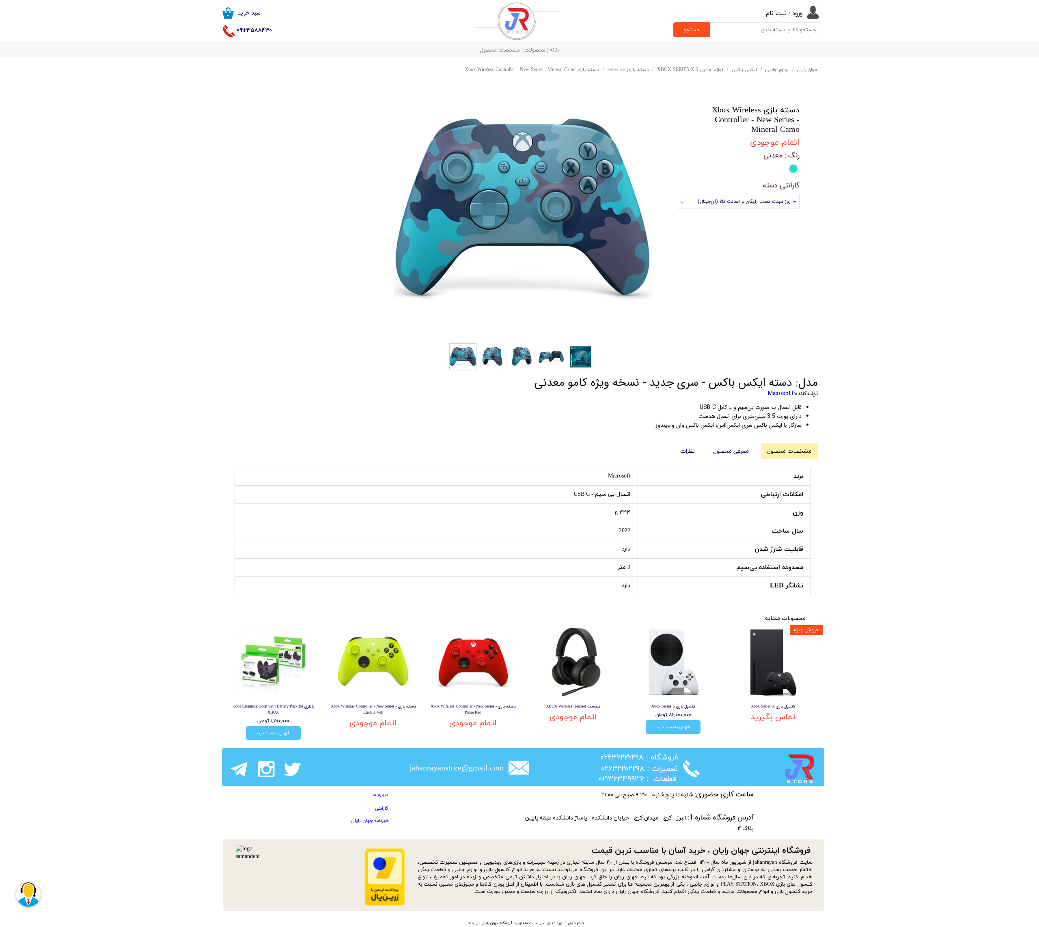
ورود (797, 13)
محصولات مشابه (785, 618)
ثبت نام (776, 13)
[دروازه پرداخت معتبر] (384, 904)
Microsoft (780, 393)
